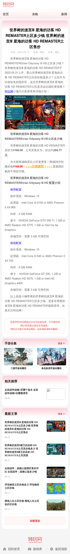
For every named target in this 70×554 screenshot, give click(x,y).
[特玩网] (35, 4)
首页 (6, 14)
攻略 (35, 14)
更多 (60, 343)
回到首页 (14, 549)
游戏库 (37, 549)
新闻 (64, 14)
